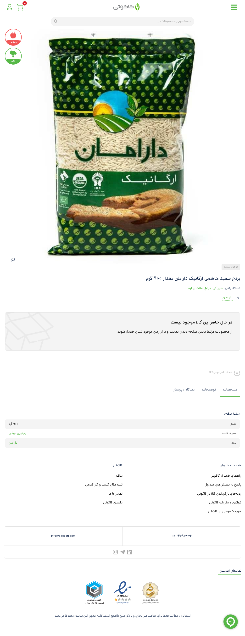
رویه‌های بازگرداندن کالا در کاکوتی (219, 494)
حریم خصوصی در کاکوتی (224, 511)
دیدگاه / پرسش (184, 389)
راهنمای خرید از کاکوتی (226, 476)
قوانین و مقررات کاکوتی (225, 502)
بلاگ (119, 476)
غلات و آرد (195, 288)
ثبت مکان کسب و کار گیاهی (103, 484)
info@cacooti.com (63, 536)
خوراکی (217, 288)
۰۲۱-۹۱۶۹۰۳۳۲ (182, 536)
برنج (208, 288)
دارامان (228, 297)
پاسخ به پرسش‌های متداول (223, 484)
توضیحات (209, 389)
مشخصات (230, 389)
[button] (12, 260)
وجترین (21, 433)
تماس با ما (115, 494)
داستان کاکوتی (112, 502)
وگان (12, 433)
